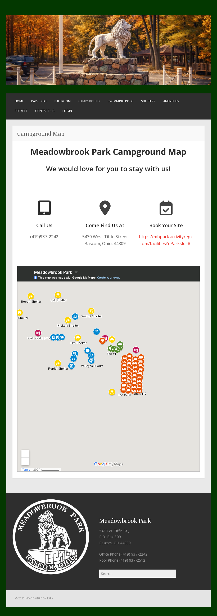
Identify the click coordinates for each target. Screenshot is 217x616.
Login (67, 111)
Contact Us (45, 111)
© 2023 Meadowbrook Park (34, 598)
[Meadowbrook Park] (108, 84)
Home (19, 101)
